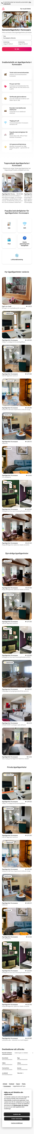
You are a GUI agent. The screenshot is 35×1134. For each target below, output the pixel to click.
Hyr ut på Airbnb (25, 9)
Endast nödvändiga (16, 1118)
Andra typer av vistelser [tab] (21, 1053)
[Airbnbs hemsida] (3, 8)
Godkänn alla (17, 1114)
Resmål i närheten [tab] (7, 1053)
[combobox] (16, 38)
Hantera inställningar (17, 1123)
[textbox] (9, 44)
